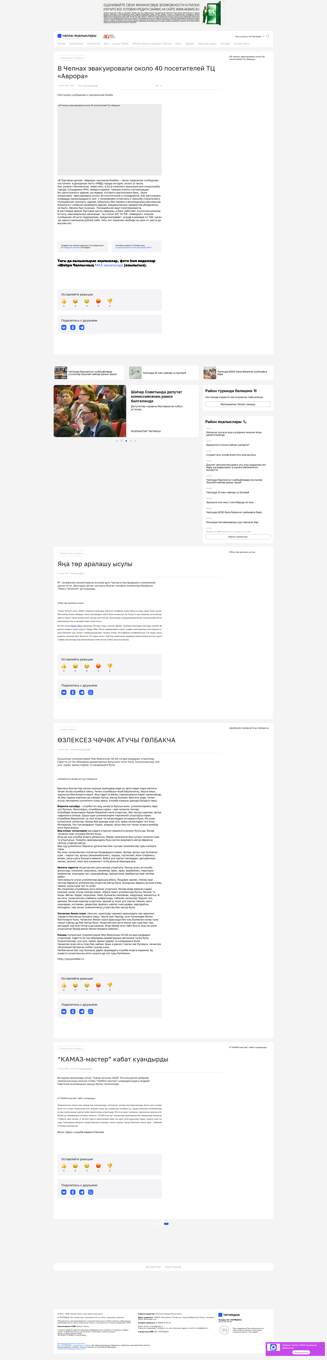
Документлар (153, 1266)
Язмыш (62, 43)
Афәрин (189, 43)
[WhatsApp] (90, 692)
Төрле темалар (173, 1266)
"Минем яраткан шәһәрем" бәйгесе (152, 43)
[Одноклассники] (72, 327)
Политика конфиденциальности (71, 1349)
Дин (106, 43)
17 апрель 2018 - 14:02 (65, 85)
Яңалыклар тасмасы (71, 57)
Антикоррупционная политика (71, 1343)
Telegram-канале (71, 247)
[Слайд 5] (135, 441)
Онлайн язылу (242, 43)
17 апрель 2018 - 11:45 (65, 1068)
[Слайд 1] (117, 441)
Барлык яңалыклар (238, 536)
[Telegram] (81, 327)
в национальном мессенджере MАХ (133, 247)
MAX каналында (109, 265)
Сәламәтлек (93, 43)
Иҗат (179, 43)
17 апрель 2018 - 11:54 (65, 749)
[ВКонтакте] (63, 327)
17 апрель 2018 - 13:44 (65, 573)
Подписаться (301, 1352)
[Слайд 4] (131, 441)
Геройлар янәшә (207, 43)
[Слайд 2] (121, 441)
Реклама (225, 43)
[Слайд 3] (126, 441)
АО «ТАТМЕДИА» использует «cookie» (74, 1345)
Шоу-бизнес (76, 43)
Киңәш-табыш (120, 43)
